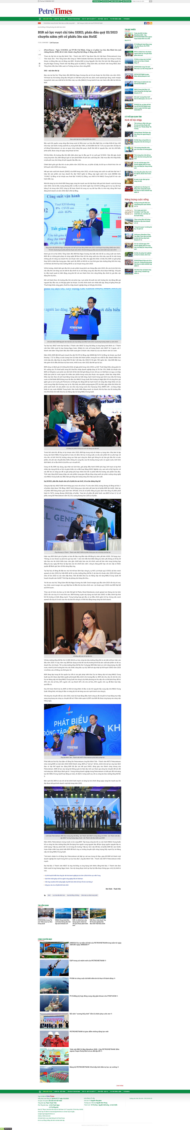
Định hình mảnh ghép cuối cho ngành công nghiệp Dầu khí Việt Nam (64, 878)
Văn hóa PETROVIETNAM (73, 19)
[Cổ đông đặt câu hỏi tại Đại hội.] (82, 628)
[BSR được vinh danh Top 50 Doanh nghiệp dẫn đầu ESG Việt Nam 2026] (98, 913)
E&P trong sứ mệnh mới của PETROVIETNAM (87, 960)
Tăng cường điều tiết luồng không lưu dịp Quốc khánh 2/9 (142, 221)
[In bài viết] (39, 66)
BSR (49, 895)
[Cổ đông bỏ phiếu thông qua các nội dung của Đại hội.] (82, 420)
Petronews (127, 19)
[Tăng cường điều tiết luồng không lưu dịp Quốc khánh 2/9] (129, 221)
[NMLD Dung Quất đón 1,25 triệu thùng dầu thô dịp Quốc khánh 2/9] (63, 913)
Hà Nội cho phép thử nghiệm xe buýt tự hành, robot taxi (142, 254)
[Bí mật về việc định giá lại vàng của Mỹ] (129, 181)
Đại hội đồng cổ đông (73, 895)
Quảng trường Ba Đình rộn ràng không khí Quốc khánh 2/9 (142, 204)
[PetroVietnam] (55, 12)
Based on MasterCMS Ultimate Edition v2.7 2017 (95, 1125)
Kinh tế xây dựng (126, 1)
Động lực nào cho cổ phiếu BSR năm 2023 (56, 885)
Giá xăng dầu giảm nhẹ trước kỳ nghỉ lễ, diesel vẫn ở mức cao (143, 173)
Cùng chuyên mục (45, 939)
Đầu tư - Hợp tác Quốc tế (88, 19)
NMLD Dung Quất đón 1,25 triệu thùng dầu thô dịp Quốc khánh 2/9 (62, 23)
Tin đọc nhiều (130, 29)
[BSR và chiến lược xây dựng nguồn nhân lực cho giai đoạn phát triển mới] (80, 913)
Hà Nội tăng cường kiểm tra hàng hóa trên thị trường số (142, 141)
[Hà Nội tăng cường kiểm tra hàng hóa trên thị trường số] (129, 142)
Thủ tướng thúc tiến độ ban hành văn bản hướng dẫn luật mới (143, 157)
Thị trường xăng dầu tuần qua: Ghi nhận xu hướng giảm (143, 148)
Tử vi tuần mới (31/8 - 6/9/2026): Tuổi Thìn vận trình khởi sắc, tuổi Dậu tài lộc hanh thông (142, 212)
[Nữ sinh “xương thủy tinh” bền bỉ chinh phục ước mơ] (54, 1021)
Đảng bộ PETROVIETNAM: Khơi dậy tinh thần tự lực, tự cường (93, 1067)
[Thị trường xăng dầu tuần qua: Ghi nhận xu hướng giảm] (129, 149)
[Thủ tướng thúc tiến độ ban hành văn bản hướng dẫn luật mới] (129, 157)
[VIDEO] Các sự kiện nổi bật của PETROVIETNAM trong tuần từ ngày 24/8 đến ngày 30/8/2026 (142, 107)
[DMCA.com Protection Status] (6, 1128)
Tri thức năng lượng (115, 19)
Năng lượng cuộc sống (137, 199)
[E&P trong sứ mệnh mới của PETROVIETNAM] (54, 968)
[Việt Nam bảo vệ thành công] (129, 271)
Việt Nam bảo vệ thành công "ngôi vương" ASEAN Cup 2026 (142, 271)
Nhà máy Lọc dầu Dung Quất (89, 895)
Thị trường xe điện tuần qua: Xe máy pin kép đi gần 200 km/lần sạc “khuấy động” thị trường (142, 125)
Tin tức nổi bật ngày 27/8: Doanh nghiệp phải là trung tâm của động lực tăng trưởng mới (143, 165)
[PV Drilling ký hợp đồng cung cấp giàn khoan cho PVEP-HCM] (54, 1003)
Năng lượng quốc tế (116, 1)
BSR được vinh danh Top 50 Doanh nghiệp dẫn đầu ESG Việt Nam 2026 (98, 921)
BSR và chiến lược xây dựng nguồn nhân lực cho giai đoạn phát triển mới (80, 922)
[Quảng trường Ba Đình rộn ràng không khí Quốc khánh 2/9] (129, 204)
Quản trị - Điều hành (59, 19)
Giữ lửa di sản (105, 1)
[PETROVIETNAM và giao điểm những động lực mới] (54, 1039)
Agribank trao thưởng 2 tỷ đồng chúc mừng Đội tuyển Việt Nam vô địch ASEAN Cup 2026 (143, 189)
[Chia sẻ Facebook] (39, 63)
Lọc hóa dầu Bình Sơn (59, 895)
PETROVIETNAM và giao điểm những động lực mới (89, 1031)
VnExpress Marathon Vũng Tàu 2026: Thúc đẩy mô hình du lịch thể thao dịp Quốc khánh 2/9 (142, 237)
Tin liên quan (43, 905)
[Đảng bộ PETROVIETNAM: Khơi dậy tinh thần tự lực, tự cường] (54, 1074)
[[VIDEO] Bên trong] (46, 913)
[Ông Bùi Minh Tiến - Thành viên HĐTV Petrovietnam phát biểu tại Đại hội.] (82, 729)
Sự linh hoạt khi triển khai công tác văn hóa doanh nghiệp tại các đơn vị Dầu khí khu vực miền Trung (72, 875)
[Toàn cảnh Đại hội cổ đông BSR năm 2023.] (82, 111)
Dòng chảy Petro (47, 19)
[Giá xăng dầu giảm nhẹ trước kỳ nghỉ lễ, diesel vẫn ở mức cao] (129, 173)
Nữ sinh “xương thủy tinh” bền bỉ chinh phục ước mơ (90, 1014)
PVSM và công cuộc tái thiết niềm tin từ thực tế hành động (91, 978)
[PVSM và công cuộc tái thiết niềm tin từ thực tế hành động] (54, 985)
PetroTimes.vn (96, 1)
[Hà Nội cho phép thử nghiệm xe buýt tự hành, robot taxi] (129, 255)
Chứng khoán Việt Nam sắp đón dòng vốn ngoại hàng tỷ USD (142, 134)
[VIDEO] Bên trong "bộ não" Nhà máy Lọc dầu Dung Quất (45, 921)
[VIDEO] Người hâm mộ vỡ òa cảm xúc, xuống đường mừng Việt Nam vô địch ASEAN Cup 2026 (143, 263)
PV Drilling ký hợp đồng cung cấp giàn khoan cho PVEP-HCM (93, 996)
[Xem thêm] (120, 1085)
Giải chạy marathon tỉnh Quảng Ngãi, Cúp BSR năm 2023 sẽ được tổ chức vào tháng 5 (69, 882)
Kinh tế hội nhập (133, 120)
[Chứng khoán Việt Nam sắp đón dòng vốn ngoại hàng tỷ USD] (129, 134)
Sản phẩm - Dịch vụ (103, 19)
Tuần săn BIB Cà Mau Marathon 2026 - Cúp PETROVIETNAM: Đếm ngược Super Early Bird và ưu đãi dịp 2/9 (94, 1050)
